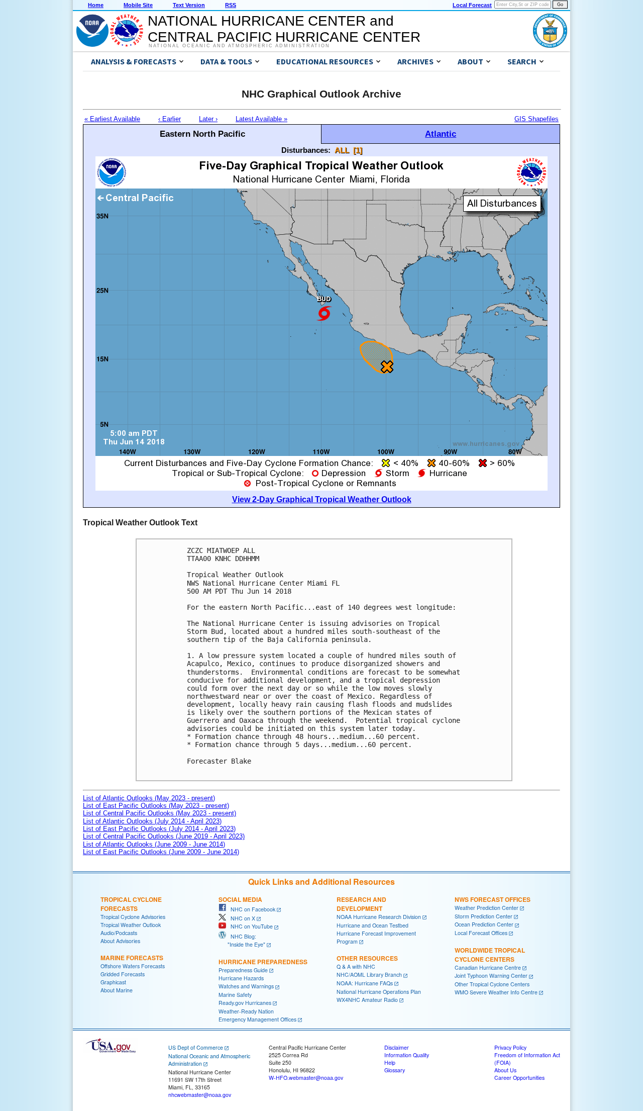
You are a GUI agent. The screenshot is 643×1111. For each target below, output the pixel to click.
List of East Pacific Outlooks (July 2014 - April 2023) (159, 828)
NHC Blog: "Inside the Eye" (242, 940)
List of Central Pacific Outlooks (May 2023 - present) (159, 813)
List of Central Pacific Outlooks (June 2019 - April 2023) (164, 836)
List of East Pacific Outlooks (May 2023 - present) (156, 805)
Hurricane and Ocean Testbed (372, 925)
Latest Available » (261, 119)
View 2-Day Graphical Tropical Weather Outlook (321, 499)
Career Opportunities (519, 1077)
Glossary (394, 1070)
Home (95, 5)
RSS (230, 5)
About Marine (116, 990)
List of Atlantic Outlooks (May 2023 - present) (149, 798)
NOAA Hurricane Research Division (379, 916)
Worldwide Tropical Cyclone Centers (490, 955)
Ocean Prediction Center (484, 924)
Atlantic (440, 134)
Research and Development (361, 904)
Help (389, 1062)
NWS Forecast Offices (492, 899)
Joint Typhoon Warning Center (491, 975)
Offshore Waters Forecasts (132, 966)
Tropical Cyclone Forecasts (131, 904)
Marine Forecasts (131, 957)
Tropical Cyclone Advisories (132, 916)
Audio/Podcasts (118, 933)
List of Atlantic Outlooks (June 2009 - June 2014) (154, 844)
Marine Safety (235, 994)
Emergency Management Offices (257, 1019)
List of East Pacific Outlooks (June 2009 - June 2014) (161, 852)
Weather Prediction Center (486, 907)
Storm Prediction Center (483, 916)
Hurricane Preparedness (263, 961)
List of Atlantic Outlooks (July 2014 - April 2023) (152, 821)
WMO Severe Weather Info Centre (496, 992)
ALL (342, 150)
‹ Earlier (169, 119)
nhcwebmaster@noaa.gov (199, 1094)
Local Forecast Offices (481, 933)
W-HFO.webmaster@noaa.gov (306, 1077)
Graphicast (113, 982)
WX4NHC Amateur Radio (367, 999)
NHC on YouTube (249, 926)
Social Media (240, 899)
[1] (357, 150)
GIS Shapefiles (536, 119)
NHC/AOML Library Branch (369, 974)
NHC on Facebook (250, 909)
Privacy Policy (510, 1047)
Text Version (189, 5)
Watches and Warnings (246, 986)
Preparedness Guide (243, 970)
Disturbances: (306, 150)
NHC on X (240, 918)
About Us (505, 1070)
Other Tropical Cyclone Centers (492, 984)
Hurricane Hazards (241, 978)
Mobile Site (138, 5)
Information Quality (406, 1055)
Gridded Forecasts (122, 974)
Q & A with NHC (356, 966)
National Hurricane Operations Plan (379, 991)
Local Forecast (472, 5)
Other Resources (367, 958)
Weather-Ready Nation (246, 1011)
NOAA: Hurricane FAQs (365, 983)
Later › (208, 119)
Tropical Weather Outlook (130, 925)
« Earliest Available (112, 119)
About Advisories (120, 941)
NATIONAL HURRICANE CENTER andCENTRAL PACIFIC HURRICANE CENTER (284, 29)
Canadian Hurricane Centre (488, 967)
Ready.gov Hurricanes (245, 1002)
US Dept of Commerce (195, 1047)
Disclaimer (396, 1047)
